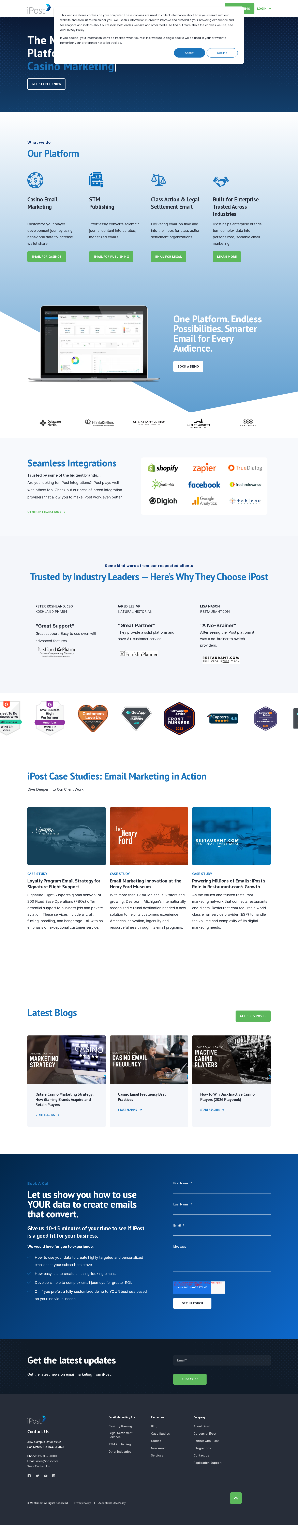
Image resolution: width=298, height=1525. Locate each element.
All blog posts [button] (253, 1016)
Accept (189, 53)
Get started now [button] (46, 84)
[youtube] (46, 1476)
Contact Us (42, 1466)
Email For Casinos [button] (47, 257)
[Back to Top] (236, 1498)
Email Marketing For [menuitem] (121, 1417)
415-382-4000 (47, 1456)
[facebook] (30, 1476)
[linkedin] (53, 1476)
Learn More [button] (227, 257)
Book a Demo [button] (188, 366)
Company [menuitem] (199, 1417)
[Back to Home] (39, 8)
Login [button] (262, 8)
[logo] (36, 1420)
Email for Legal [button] (168, 257)
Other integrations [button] (44, 512)
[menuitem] (120, 1426)
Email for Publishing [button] (111, 257)
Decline (222, 53)
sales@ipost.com (46, 1461)
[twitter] (37, 1476)
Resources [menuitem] (157, 1417)
